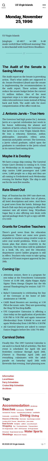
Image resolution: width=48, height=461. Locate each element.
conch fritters (14, 416)
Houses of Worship (10, 419)
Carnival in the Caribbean (24, 412)
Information (8, 376)
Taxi (14, 426)
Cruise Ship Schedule (12, 385)
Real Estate (7, 423)
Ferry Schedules (10, 382)
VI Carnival (5, 432)
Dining (25, 415)
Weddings (7, 434)
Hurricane (23, 419)
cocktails (36, 412)
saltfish (23, 424)
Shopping (7, 426)
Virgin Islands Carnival (16, 432)
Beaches (8, 409)
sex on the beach (32, 424)
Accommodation (15, 405)
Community (5, 416)
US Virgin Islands (24, 5)
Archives (6, 388)
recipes (17, 424)
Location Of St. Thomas (9, 421)
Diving (35, 415)
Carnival (29, 410)
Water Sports (33, 431)
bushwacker (20, 410)
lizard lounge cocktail (33, 419)
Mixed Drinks (21, 421)
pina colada (30, 421)
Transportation (33, 426)
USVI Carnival (23, 428)
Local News (8, 379)
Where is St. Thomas (20, 435)
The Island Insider (21, 426)
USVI (15, 428)
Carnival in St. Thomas (9, 412)
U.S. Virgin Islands (7, 428)
